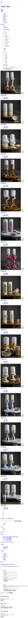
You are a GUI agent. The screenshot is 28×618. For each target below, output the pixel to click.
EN (1, 10)
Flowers (4, 26)
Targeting (9, 566)
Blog (4, 17)
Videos (4, 18)
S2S (14, 566)
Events (4, 16)
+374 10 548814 (9, 537)
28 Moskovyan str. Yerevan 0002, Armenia (10, 536)
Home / (2, 24)
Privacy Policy (5, 546)
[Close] (1, 568)
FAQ (4, 548)
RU (2, 11)
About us (5, 13)
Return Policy (5, 547)
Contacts (4, 20)
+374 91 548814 (9, 538)
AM (1, 11)
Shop (4, 14)
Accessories (5, 15)
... (3, 511)
